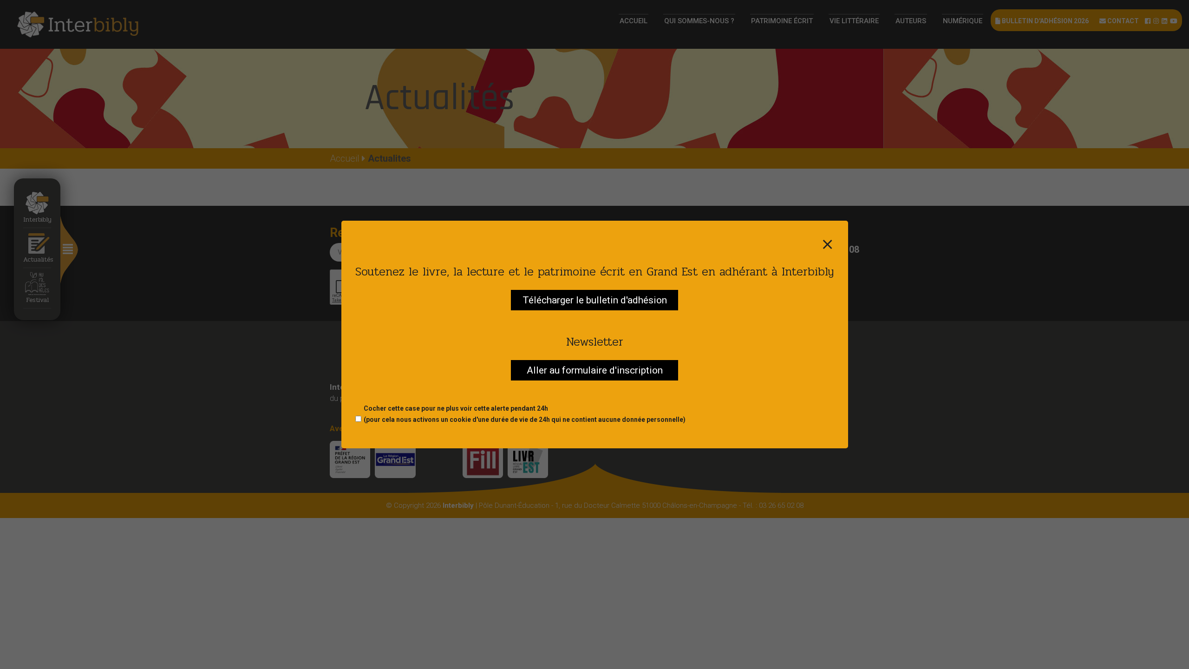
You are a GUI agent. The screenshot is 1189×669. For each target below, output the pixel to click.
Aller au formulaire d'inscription (595, 370)
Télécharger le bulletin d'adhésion (595, 300)
